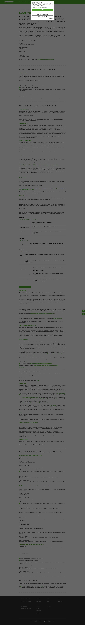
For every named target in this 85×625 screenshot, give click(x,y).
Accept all (42, 9)
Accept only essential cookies (42, 14)
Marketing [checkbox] (39, 7)
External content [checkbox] (44, 7)
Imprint (49, 18)
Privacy (51, 18)
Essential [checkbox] (34, 7)
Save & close (42, 12)
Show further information (42, 16)
